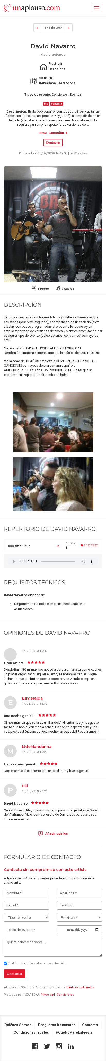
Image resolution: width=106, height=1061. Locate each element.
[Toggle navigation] (96, 8)
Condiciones (65, 994)
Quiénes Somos (17, 1025)
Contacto (90, 1025)
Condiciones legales (31, 1032)
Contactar (53, 142)
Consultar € (57, 133)
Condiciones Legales (80, 987)
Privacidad (48, 994)
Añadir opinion (56, 833)
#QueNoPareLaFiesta (74, 1032)
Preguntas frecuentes (56, 1025)
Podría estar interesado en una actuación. (37, 963)
